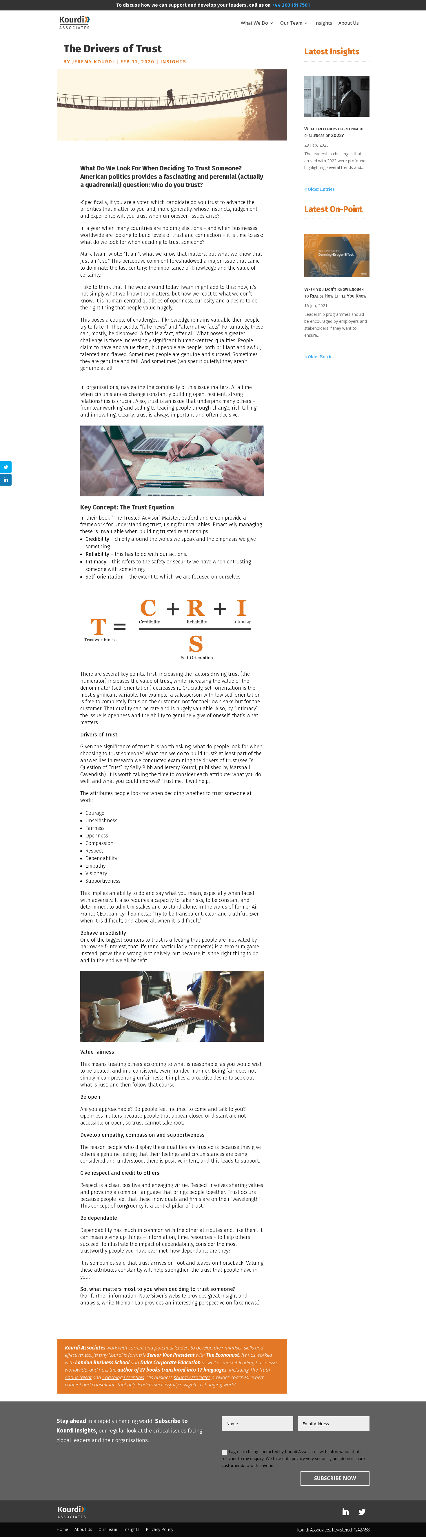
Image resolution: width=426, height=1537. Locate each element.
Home (62, 1529)
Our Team (291, 23)
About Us (348, 23)
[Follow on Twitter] (362, 1512)
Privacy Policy (159, 1529)
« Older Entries (319, 189)
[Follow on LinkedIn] (345, 1512)
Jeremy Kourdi (93, 62)
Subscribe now (335, 1478)
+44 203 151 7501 (290, 5)
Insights (323, 23)
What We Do (254, 23)
